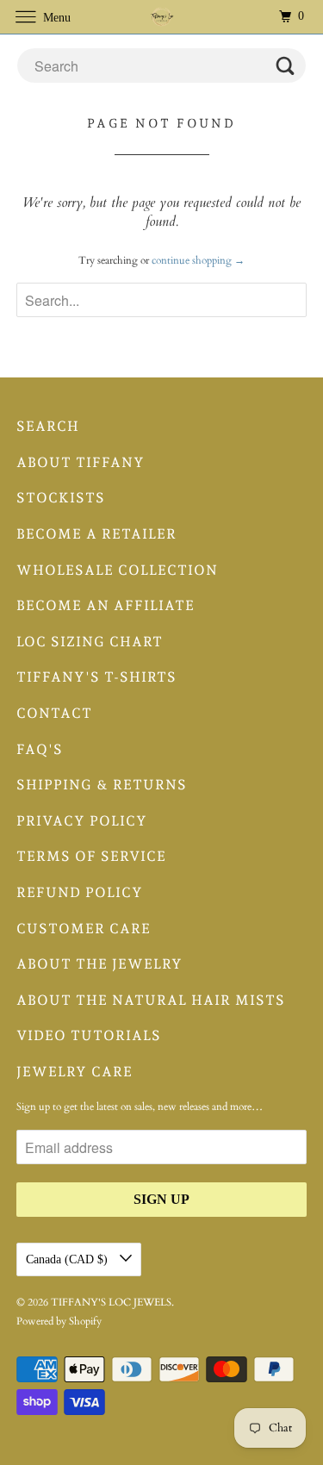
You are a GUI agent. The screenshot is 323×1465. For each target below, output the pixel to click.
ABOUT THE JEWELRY (99, 964)
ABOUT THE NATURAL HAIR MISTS (150, 1000)
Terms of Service (91, 856)
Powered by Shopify (59, 1321)
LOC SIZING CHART (89, 641)
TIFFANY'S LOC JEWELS (111, 1302)
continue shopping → (198, 260)
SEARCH (47, 426)
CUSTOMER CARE (83, 928)
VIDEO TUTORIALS (88, 1035)
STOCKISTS (60, 497)
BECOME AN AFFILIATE (105, 605)
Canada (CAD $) (68, 1259)
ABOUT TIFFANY (80, 462)
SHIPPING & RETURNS (101, 784)
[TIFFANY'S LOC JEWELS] (162, 17)
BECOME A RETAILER (96, 534)
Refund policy (79, 892)
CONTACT (54, 713)
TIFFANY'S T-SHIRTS (96, 677)
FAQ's (39, 749)
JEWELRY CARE (74, 1071)
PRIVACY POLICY (81, 821)
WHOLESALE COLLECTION (117, 570)
